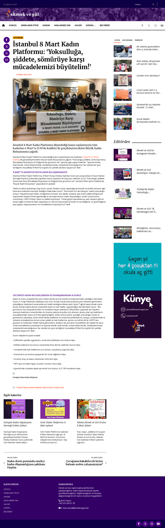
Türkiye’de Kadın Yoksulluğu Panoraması (145, 192)
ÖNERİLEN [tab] (139, 40)
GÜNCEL (13, 25)
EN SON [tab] (117, 40)
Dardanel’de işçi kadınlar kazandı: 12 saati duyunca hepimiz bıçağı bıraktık (148, 108)
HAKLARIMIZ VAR (62, 25)
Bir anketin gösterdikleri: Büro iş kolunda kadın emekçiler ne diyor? (148, 49)
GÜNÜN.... (91, 25)
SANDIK (46, 25)
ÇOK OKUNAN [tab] (127, 40)
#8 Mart (50, 387)
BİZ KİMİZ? (105, 25)
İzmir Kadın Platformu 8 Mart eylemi (53, 424)
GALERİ (78, 25)
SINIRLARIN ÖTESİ (29, 25)
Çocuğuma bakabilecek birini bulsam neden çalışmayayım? (84, 463)
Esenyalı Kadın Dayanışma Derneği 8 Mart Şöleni (17, 424)
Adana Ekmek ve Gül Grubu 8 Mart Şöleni (91, 424)
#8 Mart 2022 (58, 387)
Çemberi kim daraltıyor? (148, 75)
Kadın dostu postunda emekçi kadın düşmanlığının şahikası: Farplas (26, 464)
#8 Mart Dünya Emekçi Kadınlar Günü (31, 387)
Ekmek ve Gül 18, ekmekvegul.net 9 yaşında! (146, 212)
